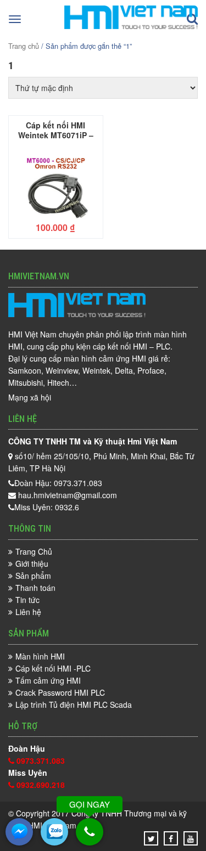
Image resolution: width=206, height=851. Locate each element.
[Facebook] (171, 838)
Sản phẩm (33, 575)
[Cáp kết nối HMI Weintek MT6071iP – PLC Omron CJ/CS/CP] (55, 182)
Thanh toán (35, 587)
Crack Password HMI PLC (60, 692)
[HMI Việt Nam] (131, 25)
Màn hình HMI (40, 656)
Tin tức (27, 599)
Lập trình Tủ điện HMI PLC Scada (73, 704)
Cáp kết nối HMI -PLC (53, 668)
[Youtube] (190, 838)
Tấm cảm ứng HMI (48, 680)
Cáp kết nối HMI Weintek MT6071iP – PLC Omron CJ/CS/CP (55, 129)
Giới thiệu (31, 563)
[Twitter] (151, 838)
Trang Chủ (33, 551)
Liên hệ (28, 611)
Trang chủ (23, 46)
